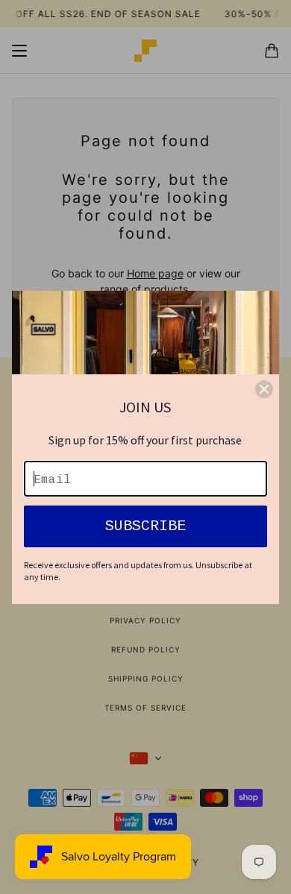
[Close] (264, 389)
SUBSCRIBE (145, 526)
